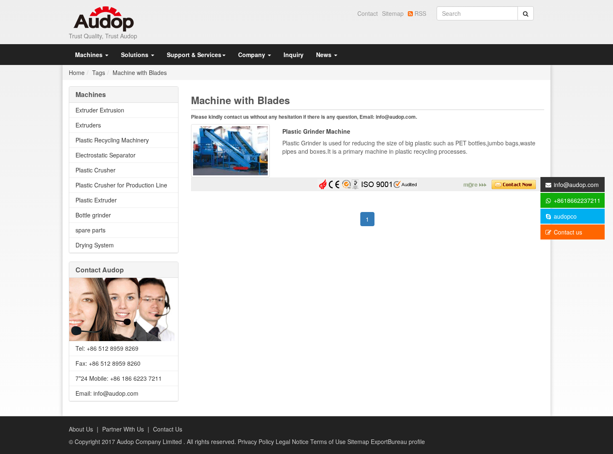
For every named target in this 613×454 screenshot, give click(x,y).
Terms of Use (328, 441)
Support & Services (194, 54)
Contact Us (167, 429)
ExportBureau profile (398, 441)
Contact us (567, 232)
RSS (420, 13)
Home (77, 72)
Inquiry (294, 54)
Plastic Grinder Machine (316, 131)
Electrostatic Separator (105, 155)
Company (252, 54)
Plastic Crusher (95, 170)
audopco (564, 216)
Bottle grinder (93, 215)
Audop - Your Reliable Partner (104, 19)
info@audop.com (576, 184)
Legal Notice (293, 441)
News (324, 54)
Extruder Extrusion (99, 110)
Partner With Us (123, 429)
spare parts (90, 230)
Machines (89, 54)
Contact (367, 13)
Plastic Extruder (96, 200)
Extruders (88, 125)
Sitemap (393, 13)
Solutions (135, 54)
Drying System (94, 245)
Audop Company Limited (150, 441)
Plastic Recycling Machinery (112, 140)
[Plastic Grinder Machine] (230, 149)
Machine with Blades (140, 72)
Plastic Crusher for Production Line (121, 185)
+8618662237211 (576, 200)
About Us (81, 429)
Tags (98, 72)
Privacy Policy (257, 441)
